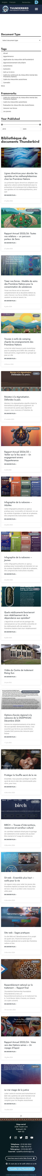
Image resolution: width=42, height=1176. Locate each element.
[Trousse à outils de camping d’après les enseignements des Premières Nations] (21, 323)
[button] (36, 8)
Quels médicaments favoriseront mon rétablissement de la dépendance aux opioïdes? (19, 615)
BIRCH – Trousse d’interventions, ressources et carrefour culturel (20, 826)
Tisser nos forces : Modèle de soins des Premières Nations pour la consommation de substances (20, 283)
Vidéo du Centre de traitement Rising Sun (18, 672)
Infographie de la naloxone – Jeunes (18, 559)
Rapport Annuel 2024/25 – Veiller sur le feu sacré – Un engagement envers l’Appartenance (17, 456)
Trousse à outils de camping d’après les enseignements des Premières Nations (18, 341)
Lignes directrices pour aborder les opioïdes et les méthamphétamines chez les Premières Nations (20, 176)
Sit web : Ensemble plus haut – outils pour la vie (19, 879)
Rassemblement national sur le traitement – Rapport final (18, 986)
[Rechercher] (36, 2)
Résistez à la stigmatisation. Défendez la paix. (17, 398)
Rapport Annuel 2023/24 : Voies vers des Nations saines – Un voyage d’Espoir (20, 1045)
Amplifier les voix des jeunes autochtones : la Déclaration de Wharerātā (18, 1144)
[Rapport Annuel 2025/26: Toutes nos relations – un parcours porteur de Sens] (21, 218)
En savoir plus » (10, 195)
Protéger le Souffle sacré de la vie (20, 775)
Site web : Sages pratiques (17, 932)
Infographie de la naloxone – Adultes (18, 504)
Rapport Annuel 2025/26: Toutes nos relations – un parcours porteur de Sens (20, 236)
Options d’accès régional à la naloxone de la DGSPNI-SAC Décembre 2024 (18, 717)
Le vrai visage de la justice (16, 1090)
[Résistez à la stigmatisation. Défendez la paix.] (21, 381)
